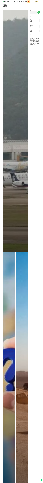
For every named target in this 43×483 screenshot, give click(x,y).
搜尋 (30, 10)
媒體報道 (31, 21)
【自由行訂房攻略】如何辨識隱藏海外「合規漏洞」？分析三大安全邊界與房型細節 (34, 41)
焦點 (30, 27)
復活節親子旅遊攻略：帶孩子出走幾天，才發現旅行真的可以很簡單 (34, 44)
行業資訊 (5, 248)
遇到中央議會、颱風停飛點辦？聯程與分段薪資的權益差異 (34, 37)
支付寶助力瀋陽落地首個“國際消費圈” (34, 45)
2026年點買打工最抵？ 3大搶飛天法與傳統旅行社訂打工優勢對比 (34, 39)
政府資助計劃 (31, 24)
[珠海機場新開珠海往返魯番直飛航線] (15, 131)
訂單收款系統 (31, 25)
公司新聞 (31, 19)
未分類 (30, 26)
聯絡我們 (36, 1)
